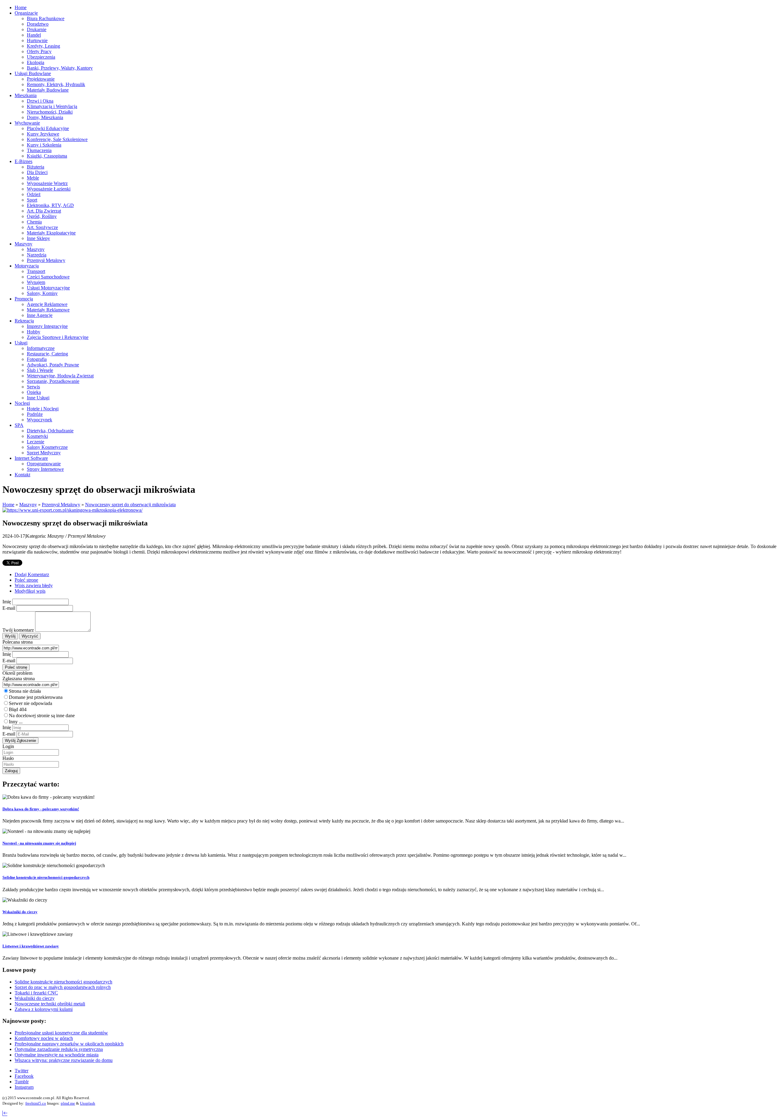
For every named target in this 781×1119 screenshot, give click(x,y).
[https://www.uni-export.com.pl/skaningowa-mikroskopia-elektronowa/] (72, 510)
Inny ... (16, 721)
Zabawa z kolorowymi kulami (44, 1009)
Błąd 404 (18, 709)
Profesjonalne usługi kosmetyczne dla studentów (61, 1032)
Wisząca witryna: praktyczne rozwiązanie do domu (64, 1060)
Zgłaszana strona (18, 678)
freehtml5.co (35, 1103)
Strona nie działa (25, 691)
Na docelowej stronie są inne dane (42, 715)
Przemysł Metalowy (61, 504)
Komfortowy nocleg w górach (44, 1038)
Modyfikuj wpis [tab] (30, 591)
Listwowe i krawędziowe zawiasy (30, 946)
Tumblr (22, 1081)
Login (8, 746)
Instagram (24, 1087)
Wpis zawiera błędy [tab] (34, 585)
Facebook (24, 1076)
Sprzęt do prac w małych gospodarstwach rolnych (63, 987)
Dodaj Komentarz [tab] (32, 574)
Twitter (21, 1070)
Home (8, 504)
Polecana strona (17, 642)
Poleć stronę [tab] (26, 580)
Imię (6, 601)
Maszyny (28, 504)
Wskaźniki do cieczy (20, 912)
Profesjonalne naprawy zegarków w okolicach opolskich (69, 1043)
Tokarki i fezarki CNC (36, 992)
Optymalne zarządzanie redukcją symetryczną (59, 1049)
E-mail (8, 608)
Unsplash (87, 1103)
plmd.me (68, 1103)
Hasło (8, 758)
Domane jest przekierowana (36, 697)
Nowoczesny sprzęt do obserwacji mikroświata (130, 504)
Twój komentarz (18, 630)
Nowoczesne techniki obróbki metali (50, 1003)
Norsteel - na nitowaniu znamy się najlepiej (39, 843)
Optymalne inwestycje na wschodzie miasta (57, 1054)
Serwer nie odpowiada (30, 703)
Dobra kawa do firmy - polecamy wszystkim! (40, 809)
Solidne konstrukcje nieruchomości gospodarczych (45, 877)
